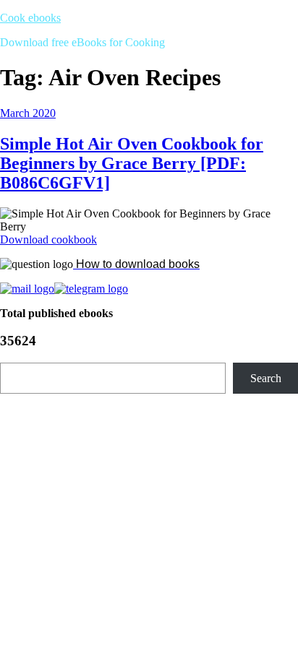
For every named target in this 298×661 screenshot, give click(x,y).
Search (265, 378)
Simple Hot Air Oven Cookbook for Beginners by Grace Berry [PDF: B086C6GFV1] (131, 163)
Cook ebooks (30, 18)
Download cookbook (48, 239)
